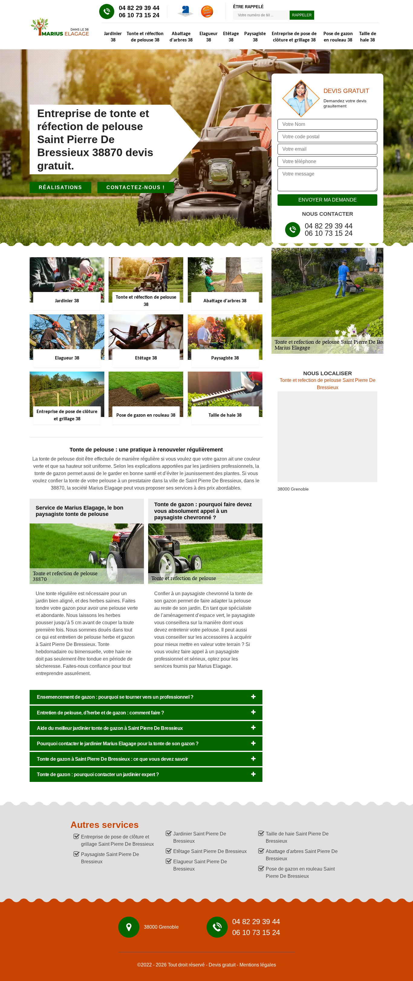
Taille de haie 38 (367, 37)
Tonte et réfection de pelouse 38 (145, 37)
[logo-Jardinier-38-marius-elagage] (57, 26)
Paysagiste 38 (255, 37)
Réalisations (60, 187)
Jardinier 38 (113, 37)
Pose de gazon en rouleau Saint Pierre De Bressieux (300, 872)
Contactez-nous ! (135, 187)
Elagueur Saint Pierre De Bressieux (200, 865)
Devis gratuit (222, 964)
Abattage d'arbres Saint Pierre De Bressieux (302, 855)
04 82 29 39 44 (139, 8)
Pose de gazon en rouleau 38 (338, 37)
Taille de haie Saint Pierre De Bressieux (297, 837)
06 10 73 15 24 (139, 15)
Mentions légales (257, 964)
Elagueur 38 (209, 37)
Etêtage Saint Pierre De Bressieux (210, 851)
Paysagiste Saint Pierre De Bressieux (110, 858)
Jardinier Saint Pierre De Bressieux (199, 837)
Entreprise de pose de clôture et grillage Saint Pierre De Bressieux (117, 840)
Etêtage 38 (231, 37)
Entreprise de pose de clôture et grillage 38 (294, 37)
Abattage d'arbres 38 (181, 37)
